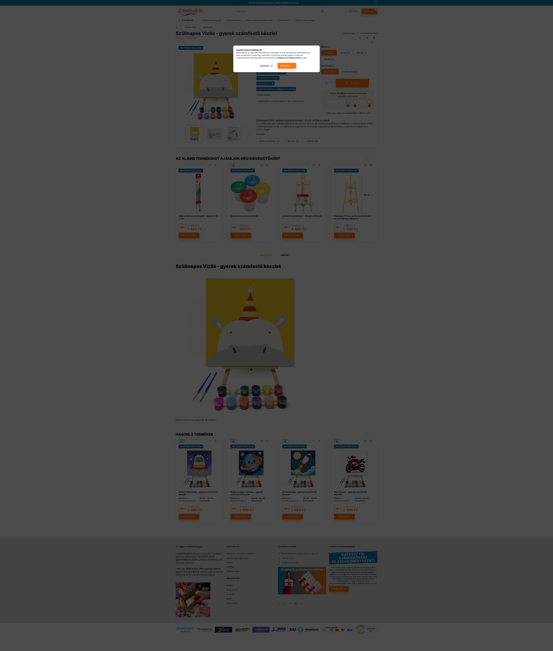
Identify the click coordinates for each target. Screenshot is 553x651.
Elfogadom (285, 66)
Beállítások (264, 66)
